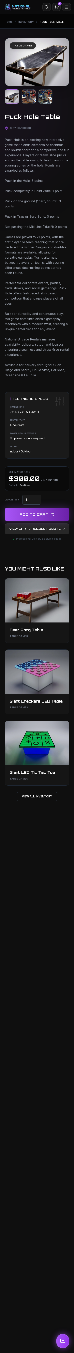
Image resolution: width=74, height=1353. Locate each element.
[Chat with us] (62, 1341)
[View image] (12, 96)
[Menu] (66, 7)
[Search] (46, 7)
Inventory (26, 21)
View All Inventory (37, 796)
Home (8, 21)
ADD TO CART (34, 514)
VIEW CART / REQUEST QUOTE (35, 528)
